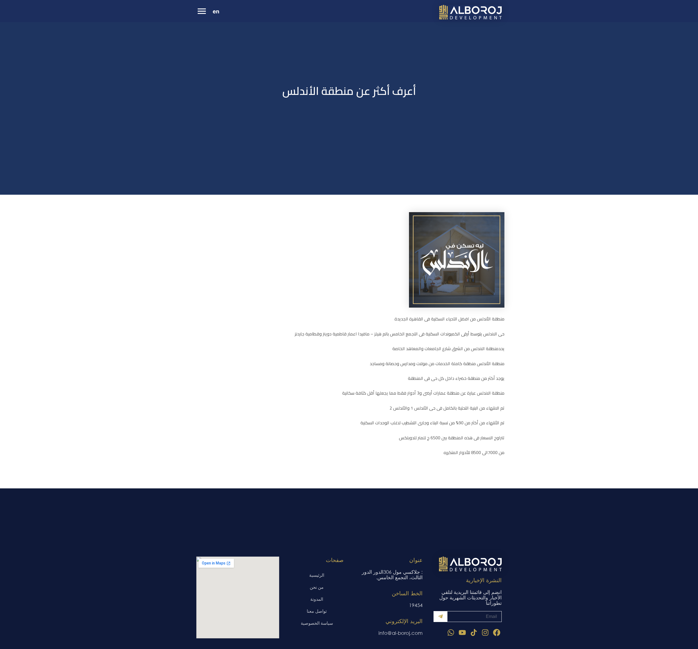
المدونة (316, 599)
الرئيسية (316, 575)
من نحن (317, 587)
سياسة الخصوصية (317, 623)
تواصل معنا (317, 611)
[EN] (218, 12)
